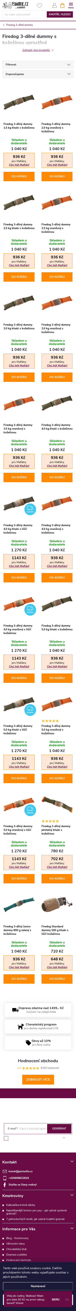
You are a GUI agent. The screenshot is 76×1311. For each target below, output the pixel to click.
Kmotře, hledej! (60, 14)
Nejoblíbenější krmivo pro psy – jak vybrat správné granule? (36, 1212)
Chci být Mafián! (19, 165)
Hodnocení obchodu (18, 1260)
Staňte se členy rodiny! (23, 1185)
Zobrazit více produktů (36, 50)
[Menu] (71, 5)
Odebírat (59, 1128)
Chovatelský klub (16, 1249)
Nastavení (38, 1286)
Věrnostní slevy (15, 1244)
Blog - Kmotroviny (17, 1238)
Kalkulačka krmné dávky (20, 1205)
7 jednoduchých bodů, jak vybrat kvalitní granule (35, 1219)
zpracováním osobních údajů (44, 1138)
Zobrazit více (38, 1079)
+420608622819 (19, 1178)
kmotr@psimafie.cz (21, 1171)
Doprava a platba (16, 1254)
